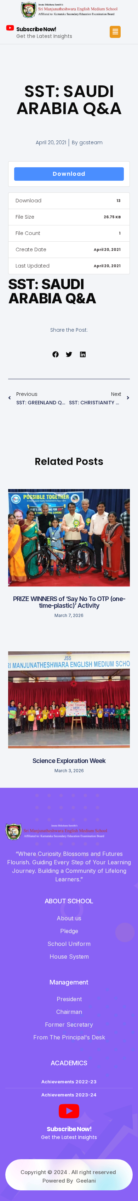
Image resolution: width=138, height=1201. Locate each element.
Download (69, 174)
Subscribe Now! (36, 29)
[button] (55, 354)
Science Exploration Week (69, 760)
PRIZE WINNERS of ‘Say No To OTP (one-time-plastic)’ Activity (69, 602)
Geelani (86, 1180)
